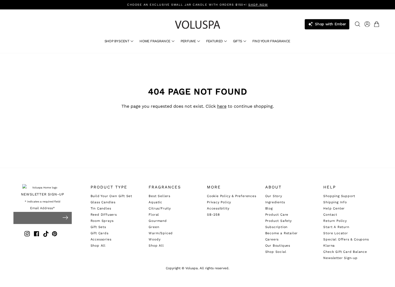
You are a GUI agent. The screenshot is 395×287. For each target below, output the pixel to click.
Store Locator (335, 233)
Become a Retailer (281, 233)
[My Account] (367, 24)
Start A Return (336, 227)
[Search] (357, 24)
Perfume (189, 41)
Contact (330, 214)
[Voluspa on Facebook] (36, 235)
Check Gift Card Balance (345, 252)
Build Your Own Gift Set (111, 196)
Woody (154, 239)
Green (154, 227)
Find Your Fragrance (271, 41)
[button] (378, 24)
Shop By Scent (117, 41)
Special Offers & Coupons (346, 239)
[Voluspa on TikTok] (46, 235)
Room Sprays (102, 221)
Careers (272, 239)
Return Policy (335, 221)
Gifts (238, 41)
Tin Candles (101, 208)
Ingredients (275, 202)
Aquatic (155, 202)
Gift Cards (100, 233)
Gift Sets (98, 227)
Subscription (276, 227)
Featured (215, 41)
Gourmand (158, 221)
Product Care (277, 214)
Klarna (329, 245)
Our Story (273, 196)
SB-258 (213, 214)
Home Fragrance (155, 41)
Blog (269, 208)
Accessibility (218, 208)
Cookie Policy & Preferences (231, 196)
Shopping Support (339, 196)
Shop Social (275, 252)
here (222, 106)
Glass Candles (103, 202)
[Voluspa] (197, 24)
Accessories (101, 239)
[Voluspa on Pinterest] (54, 235)
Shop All (98, 245)
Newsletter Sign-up (340, 258)
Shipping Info (335, 202)
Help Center (334, 208)
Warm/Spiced (161, 233)
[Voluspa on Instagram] (27, 235)
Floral (154, 214)
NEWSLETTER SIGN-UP (42, 194)
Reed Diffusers (104, 214)
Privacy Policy (219, 202)
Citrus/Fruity (160, 208)
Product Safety (278, 221)
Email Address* (42, 208)
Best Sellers (159, 196)
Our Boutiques (277, 245)
